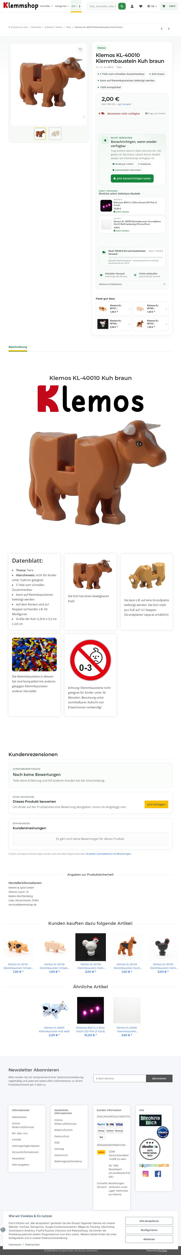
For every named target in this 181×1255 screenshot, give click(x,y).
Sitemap (59, 1149)
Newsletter (18, 1158)
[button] (132, 6)
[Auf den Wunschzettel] (80, 49)
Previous (9, 955)
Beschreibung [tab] (18, 347)
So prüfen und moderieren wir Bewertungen (108, 853)
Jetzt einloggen (156, 804)
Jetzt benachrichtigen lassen (134, 178)
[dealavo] (149, 1149)
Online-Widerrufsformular (23, 1125)
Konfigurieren (149, 1229)
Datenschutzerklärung (70, 1077)
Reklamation (19, 1117)
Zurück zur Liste (19, 27)
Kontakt (16, 1139)
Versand (126, 104)
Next (172, 955)
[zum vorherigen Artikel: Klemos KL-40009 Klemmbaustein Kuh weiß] (161, 28)
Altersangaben (20, 1164)
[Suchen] (122, 6)
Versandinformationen (25, 1152)
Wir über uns (20, 1133)
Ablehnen (149, 1239)
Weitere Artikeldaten (110, 284)
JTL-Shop (162, 1250)
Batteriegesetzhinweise (68, 1161)
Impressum (15, 1244)
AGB (56, 1142)
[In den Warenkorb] (11, 38)
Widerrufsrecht (63, 1130)
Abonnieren (159, 1078)
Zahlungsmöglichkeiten (26, 1146)
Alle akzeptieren (149, 1220)
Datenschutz (32, 1244)
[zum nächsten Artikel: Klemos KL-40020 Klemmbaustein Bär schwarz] (169, 28)
